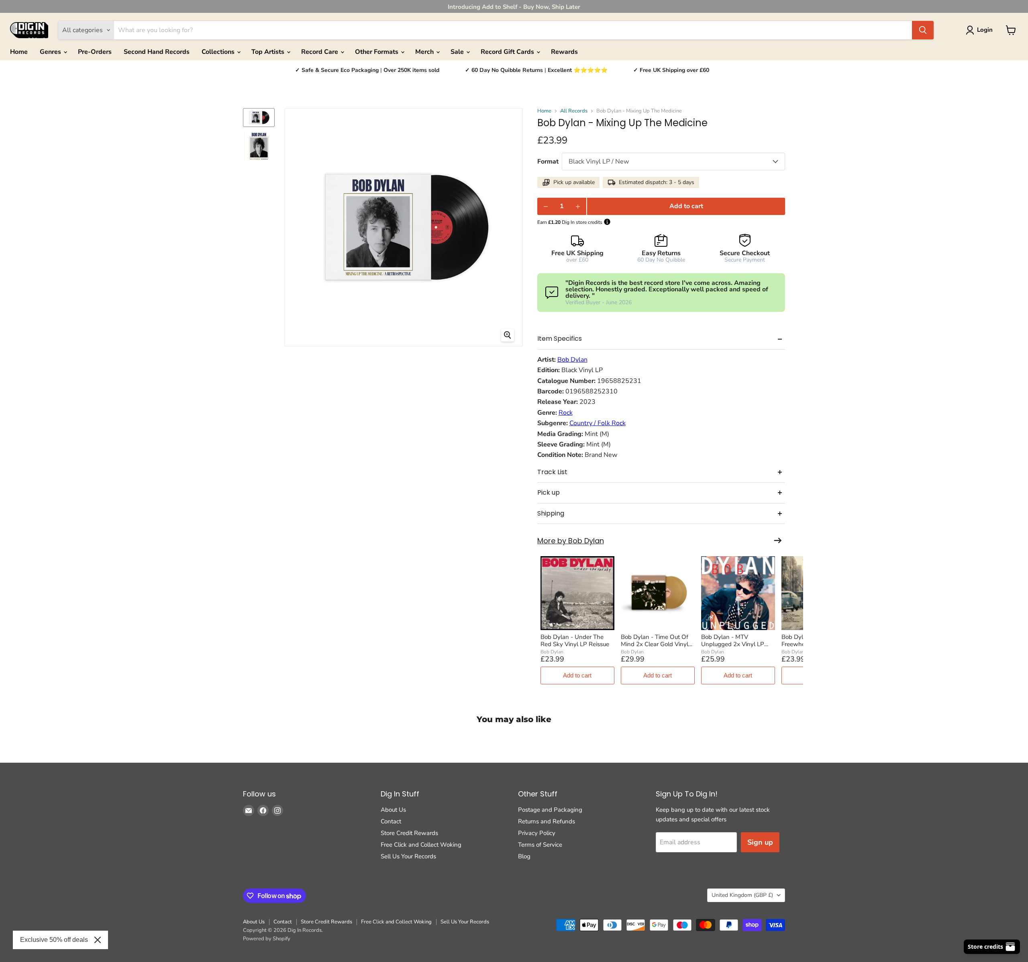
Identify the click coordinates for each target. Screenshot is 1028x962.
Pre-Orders (95, 51)
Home (19, 51)
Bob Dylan (572, 359)
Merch (425, 51)
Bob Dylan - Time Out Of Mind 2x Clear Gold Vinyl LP (654, 640)
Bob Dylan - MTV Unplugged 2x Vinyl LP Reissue (732, 640)
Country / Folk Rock (597, 423)
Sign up (760, 842)
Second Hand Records (157, 51)
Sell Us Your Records (408, 856)
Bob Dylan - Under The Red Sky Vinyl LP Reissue (575, 640)
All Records (573, 111)
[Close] (97, 940)
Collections (219, 51)
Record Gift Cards (508, 51)
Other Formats (377, 51)
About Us (393, 810)
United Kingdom (742, 895)
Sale (458, 51)
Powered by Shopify (266, 938)
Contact (391, 821)
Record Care (320, 51)
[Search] (923, 30)
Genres (51, 51)
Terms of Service (540, 845)
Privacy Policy (536, 833)
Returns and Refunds (546, 821)
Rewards (564, 51)
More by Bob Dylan (570, 541)
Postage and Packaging (550, 810)
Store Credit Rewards (409, 833)
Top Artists (268, 51)
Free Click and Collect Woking (421, 845)
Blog (524, 856)
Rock (566, 412)
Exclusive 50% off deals (54, 939)
